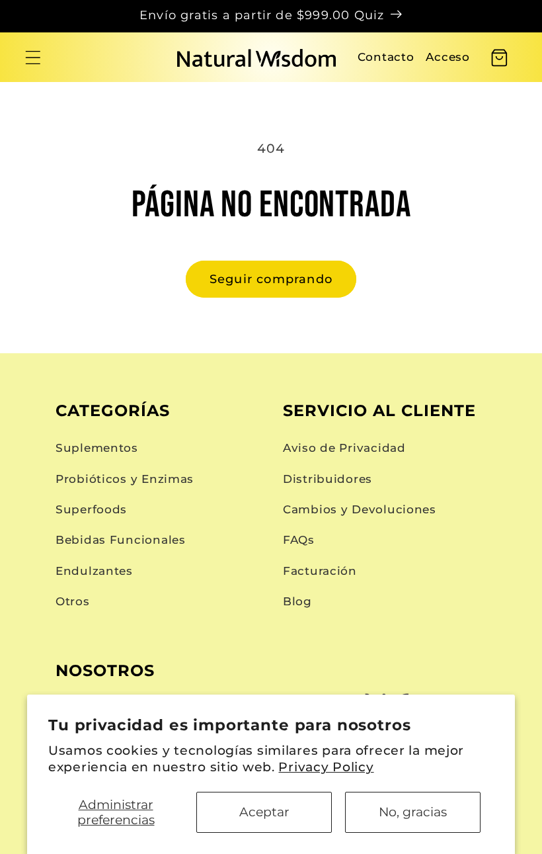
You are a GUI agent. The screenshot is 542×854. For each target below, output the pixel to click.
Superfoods (91, 509)
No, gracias (413, 812)
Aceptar (264, 812)
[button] (33, 57)
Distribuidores (327, 479)
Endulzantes (94, 570)
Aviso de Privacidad (344, 447)
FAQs (299, 539)
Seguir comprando (271, 279)
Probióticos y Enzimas (125, 479)
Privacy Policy (325, 767)
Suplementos (97, 447)
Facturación (320, 570)
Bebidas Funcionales (121, 539)
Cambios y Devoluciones (359, 509)
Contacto (386, 57)
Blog (297, 601)
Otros (73, 601)
